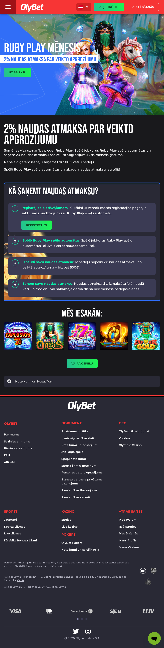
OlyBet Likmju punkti (134, 431)
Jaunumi (10, 519)
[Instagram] (88, 631)
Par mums (11, 434)
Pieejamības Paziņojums (79, 490)
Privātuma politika (75, 431)
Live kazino (69, 526)
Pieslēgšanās (128, 533)
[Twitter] (76, 631)
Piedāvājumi (128, 519)
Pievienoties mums (18, 448)
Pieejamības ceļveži (75, 497)
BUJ (7, 455)
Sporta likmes (14, 526)
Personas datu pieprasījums (81, 472)
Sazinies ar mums (17, 441)
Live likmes (12, 533)
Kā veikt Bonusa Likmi (20, 540)
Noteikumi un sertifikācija (80, 549)
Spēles (66, 519)
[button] (83, 7)
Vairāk (20, 580)
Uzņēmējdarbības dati (77, 438)
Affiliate (9, 462)
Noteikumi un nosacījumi (79, 445)
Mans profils (127, 540)
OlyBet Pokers (71, 543)
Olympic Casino (130, 445)
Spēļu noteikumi (73, 459)
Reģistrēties (127, 526)
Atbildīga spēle (72, 452)
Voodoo (124, 438)
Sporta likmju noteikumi (79, 465)
